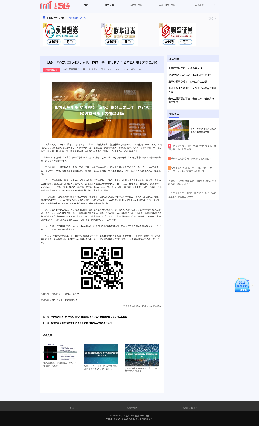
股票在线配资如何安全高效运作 (185, 68)
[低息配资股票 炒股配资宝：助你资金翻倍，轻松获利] (60, 352)
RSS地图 (134, 415)
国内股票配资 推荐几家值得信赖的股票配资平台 (203, 130)
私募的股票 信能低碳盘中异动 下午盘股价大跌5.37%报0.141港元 (81, 322)
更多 (211, 18)
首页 (86, 5)
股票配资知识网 (136, 418)
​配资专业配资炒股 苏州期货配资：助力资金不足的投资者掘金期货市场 (192, 194)
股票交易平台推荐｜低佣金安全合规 (187, 81)
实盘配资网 (136, 5)
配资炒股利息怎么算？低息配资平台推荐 (190, 74)
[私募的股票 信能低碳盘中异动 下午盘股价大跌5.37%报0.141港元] (101, 353)
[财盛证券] (55, 4)
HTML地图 (144, 415)
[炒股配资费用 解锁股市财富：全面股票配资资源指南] (142, 354)
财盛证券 (109, 5)
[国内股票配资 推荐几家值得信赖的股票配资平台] (178, 130)
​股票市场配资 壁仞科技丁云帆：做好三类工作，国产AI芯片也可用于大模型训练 (191, 169)
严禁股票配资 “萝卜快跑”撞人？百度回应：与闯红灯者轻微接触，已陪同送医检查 (89, 316)
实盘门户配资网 (167, 5)
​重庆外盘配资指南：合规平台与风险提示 (191, 158)
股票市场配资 (51, 69)
